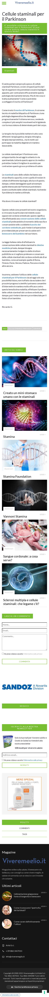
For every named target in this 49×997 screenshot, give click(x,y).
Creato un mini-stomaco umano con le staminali (20, 394)
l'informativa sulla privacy (32, 654)
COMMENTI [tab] (24, 828)
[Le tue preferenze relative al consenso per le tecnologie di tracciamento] (44, 992)
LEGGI (42, 391)
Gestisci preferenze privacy (26, 987)
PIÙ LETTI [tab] (24, 822)
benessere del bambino (13, 233)
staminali (8, 174)
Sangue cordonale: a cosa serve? (20, 558)
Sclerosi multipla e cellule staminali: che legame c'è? (21, 602)
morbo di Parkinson (24, 110)
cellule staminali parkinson (20, 329)
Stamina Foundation (17, 476)
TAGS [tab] (24, 834)
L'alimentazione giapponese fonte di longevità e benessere (27, 895)
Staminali (9, 71)
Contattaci (9, 938)
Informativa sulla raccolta (10, 995)
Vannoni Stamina (15, 516)
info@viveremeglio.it (15, 956)
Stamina (9, 436)
